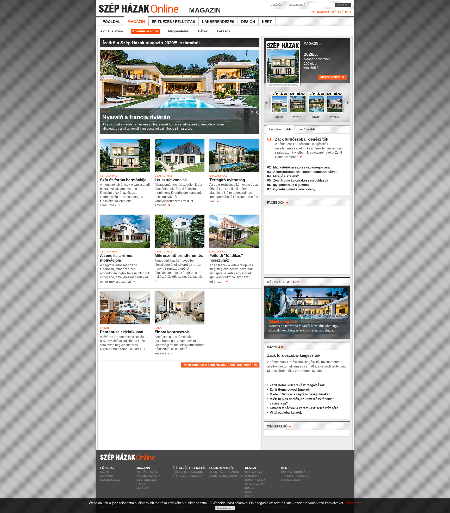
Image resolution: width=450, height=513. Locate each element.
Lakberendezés (218, 22)
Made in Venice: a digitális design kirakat (300, 394)
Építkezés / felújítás (173, 22)
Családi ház (253, 471)
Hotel (249, 487)
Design (248, 22)
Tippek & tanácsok (295, 475)
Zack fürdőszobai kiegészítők (293, 355)
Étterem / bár (255, 483)
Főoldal (112, 22)
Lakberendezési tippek (226, 475)
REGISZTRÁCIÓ (296, 5)
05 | (269, 180)
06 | (269, 185)
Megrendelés (178, 31)
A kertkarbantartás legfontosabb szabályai (304, 172)
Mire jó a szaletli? (286, 176)
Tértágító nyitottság (227, 180)
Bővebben (353, 503)
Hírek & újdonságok (188, 471)
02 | (269, 167)
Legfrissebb (306, 129)
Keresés (341, 5)
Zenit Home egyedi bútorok (290, 389)
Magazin (136, 22)
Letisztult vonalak (171, 180)
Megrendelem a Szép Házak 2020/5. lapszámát (219, 365)
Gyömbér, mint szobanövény (294, 189)
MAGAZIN (313, 43)
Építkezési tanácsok (188, 475)
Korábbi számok (145, 31)
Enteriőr (252, 475)
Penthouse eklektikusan (121, 332)
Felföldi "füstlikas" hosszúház (226, 257)
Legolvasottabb (280, 129)
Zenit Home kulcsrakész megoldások (300, 180)
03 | (269, 172)
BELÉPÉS (276, 5)
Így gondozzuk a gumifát (291, 185)
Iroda (249, 495)
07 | (269, 189)
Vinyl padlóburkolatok (286, 412)
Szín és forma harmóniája (123, 180)
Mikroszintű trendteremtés (179, 255)
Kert (267, 22)
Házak (203, 31)
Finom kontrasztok (172, 332)
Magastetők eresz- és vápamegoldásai (301, 167)
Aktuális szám (111, 31)
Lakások (223, 31)
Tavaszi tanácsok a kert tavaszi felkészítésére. (304, 408)
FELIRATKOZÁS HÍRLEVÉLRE (331, 12)
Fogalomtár (290, 479)
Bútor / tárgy (255, 479)
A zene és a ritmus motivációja (116, 257)
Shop (249, 492)
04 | (269, 176)
